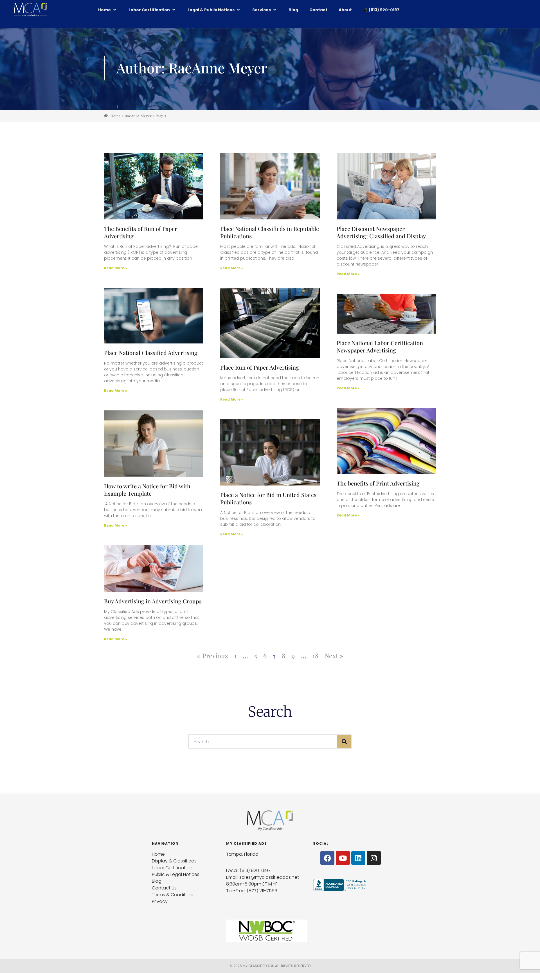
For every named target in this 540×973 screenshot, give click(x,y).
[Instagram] (374, 858)
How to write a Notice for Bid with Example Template (147, 489)
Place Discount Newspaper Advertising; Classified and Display (381, 232)
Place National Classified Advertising (150, 352)
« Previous (212, 655)
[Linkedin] (358, 858)
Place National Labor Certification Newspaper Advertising (380, 346)
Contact (318, 10)
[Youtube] (343, 858)
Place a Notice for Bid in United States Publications (268, 498)
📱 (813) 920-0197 (381, 10)
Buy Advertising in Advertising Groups (153, 601)
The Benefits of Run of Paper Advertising (140, 232)
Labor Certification (149, 10)
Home (104, 10)
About (345, 10)
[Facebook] (327, 858)
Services (261, 10)
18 (315, 655)
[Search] (344, 741)
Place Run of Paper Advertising (259, 367)
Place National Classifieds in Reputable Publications (269, 232)
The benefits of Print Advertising (378, 483)
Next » (334, 655)
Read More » (115, 268)
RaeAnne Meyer (138, 115)
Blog (293, 10)
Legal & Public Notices (211, 10)
